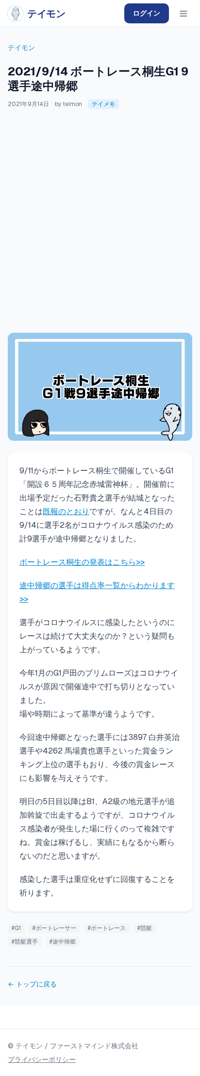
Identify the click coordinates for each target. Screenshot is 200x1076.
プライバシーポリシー (42, 1059)
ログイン (146, 13)
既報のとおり (66, 511)
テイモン (21, 47)
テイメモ (103, 104)
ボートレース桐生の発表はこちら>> (82, 562)
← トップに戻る (32, 984)
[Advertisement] (100, 221)
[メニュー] (183, 13)
